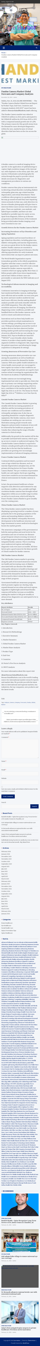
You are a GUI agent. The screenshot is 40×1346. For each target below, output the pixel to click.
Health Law (26, 1037)
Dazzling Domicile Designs (15, 1010)
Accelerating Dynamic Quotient (11, 984)
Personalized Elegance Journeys (22, 1046)
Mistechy (31, 1151)
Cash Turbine (32, 1157)
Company (17, 702)
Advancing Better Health (9, 946)
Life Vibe (12, 1130)
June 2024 (4, 901)
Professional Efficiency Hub (29, 1048)
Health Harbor (25, 1136)
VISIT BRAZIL (18, 1033)
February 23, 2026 (6, 1261)
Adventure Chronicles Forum (17, 963)
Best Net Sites (33, 1069)
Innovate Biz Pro (13, 1103)
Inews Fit (4, 1149)
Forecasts (23, 702)
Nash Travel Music (22, 1147)
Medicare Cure (25, 1162)
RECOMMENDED (8, 1191)
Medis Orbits (17, 1185)
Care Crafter (9, 1132)
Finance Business (7, 1056)
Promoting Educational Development (19, 1018)
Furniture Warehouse (20, 1109)
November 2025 (6, 859)
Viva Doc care (5, 1170)
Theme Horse (31, 1340)
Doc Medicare (27, 1172)
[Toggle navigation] (3, 47)
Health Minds (14, 1141)
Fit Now (31, 1025)
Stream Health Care (29, 1088)
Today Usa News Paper (12, 1151)
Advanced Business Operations (11, 955)
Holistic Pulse (5, 1141)
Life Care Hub (17, 1128)
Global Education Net (8, 1160)
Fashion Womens (11, 1092)
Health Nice (9, 1185)
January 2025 (5, 884)
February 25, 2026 (6, 1225)
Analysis (7, 702)
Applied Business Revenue (9, 957)
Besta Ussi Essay (24, 1086)
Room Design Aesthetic (11, 1117)
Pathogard (32, 1168)
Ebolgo (7, 1084)
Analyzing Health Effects (16, 997)
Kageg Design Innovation (28, 1098)
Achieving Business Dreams (30, 944)
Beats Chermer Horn (24, 1060)
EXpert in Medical (16, 1170)
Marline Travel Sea (7, 1145)
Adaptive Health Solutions (30, 955)
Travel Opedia (12, 1041)
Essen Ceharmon (28, 1124)
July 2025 (4, 869)
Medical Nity (26, 1174)
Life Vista (20, 1134)
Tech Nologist (5, 1050)
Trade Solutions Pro (7, 1096)
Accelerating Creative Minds (10, 968)
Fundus (29, 702)
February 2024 (6, 911)
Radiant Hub (25, 1132)
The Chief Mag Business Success (17, 1111)
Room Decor (30, 1105)
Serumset (28, 1149)
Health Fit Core (15, 1162)
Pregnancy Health (7, 1179)
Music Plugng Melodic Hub (15, 1122)
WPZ (7, 1063)
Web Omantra (20, 1149)
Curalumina (13, 1176)
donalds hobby (21, 1058)
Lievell (3, 1153)
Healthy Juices (31, 1094)
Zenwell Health (13, 1157)
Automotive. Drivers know (9, 1079)
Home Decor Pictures (17, 1052)
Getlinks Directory (27, 1153)
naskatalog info (16, 1081)
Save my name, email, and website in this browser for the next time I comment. (19, 790)
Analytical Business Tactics (27, 957)
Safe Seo (18, 1153)
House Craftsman (18, 1115)
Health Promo (24, 1056)
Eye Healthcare (6, 88)
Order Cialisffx (14, 1067)
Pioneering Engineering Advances (12, 1022)
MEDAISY (19, 1172)
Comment (5, 737)
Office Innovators (19, 1113)
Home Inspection (21, 1094)
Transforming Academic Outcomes (22, 1014)
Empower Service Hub (26, 1103)
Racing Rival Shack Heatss (18, 1065)
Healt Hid (9, 1039)
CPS (11, 1084)
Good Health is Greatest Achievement (23, 1077)
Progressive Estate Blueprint (25, 1020)
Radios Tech (5, 1090)
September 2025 (6, 864)
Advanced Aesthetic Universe (16, 991)
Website (3, 778)
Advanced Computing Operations (12, 976)
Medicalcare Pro (6, 1174)
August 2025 (5, 866)
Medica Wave (5, 1162)
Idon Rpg (4, 1081)
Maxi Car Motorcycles (8, 1147)
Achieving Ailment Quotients (23, 993)
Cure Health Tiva (19, 1179)
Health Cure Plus (19, 1155)
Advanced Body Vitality (8, 959)
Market (3, 704)
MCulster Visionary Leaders (10, 1101)
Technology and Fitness (19, 1031)
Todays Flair (12, 1149)
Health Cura (5, 1176)
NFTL (15, 1084)
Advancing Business (27, 949)
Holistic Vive (34, 1134)
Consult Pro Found (21, 1096)
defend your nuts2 (13, 1086)
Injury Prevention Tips (8, 930)
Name (3, 761)
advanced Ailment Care (8, 942)
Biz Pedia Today (33, 1147)
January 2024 (5, 914)
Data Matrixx (19, 1160)
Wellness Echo (6, 1136)
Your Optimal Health (28, 1170)
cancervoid (5, 1172)
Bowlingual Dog (33, 1079)
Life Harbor (5, 1130)
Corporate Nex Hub (13, 1098)
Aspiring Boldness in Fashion (10, 949)
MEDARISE (12, 1172)
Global (33, 702)
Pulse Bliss (10, 1139)
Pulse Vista (10, 1126)
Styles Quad (29, 1090)
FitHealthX (15, 1166)
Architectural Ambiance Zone (27, 946)
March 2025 (5, 879)
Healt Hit (11, 1033)
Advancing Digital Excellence (16, 987)
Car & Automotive (32, 1075)
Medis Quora (28, 1183)
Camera (12, 702)
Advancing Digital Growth (21, 978)
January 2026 (5, 854)
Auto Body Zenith (16, 953)
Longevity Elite (32, 1164)
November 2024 (6, 889)
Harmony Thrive (11, 1134)
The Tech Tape (10, 1153)
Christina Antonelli (23, 1071)
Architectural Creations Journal (22, 965)
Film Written (35, 1073)
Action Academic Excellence (15, 989)
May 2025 (4, 874)
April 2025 (4, 876)
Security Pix (23, 1101)
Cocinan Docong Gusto (9, 1071)
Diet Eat (21, 1050)
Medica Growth (22, 1164)
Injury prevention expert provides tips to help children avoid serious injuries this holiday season (20, 720)
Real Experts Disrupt (16, 1183)
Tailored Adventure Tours (9, 1016)
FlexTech (13, 1090)
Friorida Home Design (13, 1012)
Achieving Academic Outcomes (11, 995)
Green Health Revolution (28, 1166)
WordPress (26, 1343)
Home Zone (17, 1145)
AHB (31, 1086)
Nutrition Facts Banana (14, 1054)
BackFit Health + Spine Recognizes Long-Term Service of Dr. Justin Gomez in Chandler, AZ (18, 1221)
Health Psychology (11, 1119)
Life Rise (22, 1141)
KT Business (32, 1145)
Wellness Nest (31, 1139)
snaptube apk (5, 1065)
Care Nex (17, 1139)
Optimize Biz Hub (7, 1115)
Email (3, 770)
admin (15, 97)
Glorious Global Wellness (9, 1008)
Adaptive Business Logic (30, 953)
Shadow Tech (15, 1035)
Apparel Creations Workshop (16, 970)
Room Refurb (10, 1094)
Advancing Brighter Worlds (25, 959)
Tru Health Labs (30, 1155)
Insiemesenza (23, 1079)
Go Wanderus (19, 1181)
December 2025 (6, 856)
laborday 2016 (18, 1088)
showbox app (21, 1084)
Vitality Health (16, 1174)
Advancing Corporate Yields (25, 972)
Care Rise (18, 1130)
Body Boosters (6, 1168)
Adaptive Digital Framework (10, 1048)
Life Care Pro (29, 1141)
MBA (32, 1063)
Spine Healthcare (7, 933)
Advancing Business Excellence (11, 961)
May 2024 (4, 904)
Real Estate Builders (15, 1037)
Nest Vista (26, 1134)
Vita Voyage (19, 1124)
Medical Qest (34, 1174)
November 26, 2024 (6, 97)
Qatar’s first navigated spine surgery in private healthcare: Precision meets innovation (18, 1329)
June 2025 (4, 871)
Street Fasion (9, 1155)
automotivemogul (17, 1168)
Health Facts (27, 1033)
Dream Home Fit (29, 1160)
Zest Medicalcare (22, 1176)
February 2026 (6, 851)
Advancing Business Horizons (11, 951)
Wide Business (22, 1041)
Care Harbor (25, 1130)
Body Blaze (28, 1122)
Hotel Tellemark (25, 1073)
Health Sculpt (27, 1126)
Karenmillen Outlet (7, 1088)
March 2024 (5, 909)
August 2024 (5, 896)
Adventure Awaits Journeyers (10, 944)
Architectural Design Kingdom (19, 980)
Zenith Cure (26, 1128)
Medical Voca (33, 1176)
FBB (13, 1063)
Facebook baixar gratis (22, 1063)
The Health (9, 1027)
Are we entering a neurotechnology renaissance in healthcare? (20, 712)
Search (3, 802)
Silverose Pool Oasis (23, 1119)
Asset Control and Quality (27, 974)
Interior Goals (20, 1090)
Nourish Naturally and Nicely (28, 1006)
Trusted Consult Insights (9, 1107)
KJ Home (25, 1145)
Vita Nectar (33, 1128)
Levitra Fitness (13, 1060)
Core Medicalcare (29, 1181)
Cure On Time (29, 1179)
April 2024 (4, 906)
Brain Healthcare (6, 923)
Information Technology (17, 1143)
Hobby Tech (15, 1050)
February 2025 (6, 881)
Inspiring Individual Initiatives (24, 1044)
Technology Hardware (29, 1054)
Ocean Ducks (23, 1067)
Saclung (26, 1069)
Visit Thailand (22, 1008)
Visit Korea (16, 1039)
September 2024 (6, 894)
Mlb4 (9, 1081)
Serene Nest (17, 1132)
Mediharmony (12, 1164)
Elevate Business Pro (31, 1113)
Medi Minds (9, 1128)
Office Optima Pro (23, 1107)
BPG (10, 1063)
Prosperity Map (23, 1157)
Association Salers (20, 1075)
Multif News (24, 1151)
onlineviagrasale (27, 1081)
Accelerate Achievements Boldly (27, 942)
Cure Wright (11, 1181)
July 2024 (4, 899)
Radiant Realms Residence (23, 1001)
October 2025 (5, 861)
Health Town (25, 1012)
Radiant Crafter (10, 1124)
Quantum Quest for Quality (15, 1003)
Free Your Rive (6, 1077)
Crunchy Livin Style (7, 1075)
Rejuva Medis (5, 1183)
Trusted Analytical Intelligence (24, 1029)
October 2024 (5, 891)
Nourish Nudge (16, 1136)
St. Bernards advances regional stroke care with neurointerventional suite (19, 1293)
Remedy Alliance (6, 1166)
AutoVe (31, 1056)
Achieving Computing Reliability (17, 999)
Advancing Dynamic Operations (25, 982)
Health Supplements (26, 1117)
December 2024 (6, 886)
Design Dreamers (23, 1092)
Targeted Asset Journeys (21, 1027)
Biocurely (26, 1168)
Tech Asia (16, 1056)
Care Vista (23, 1139)
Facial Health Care (7, 928)
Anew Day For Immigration (14, 1069)
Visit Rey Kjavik (11, 1058)
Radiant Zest (19, 1126)
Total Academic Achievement (18, 1025)
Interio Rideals (30, 1143)
